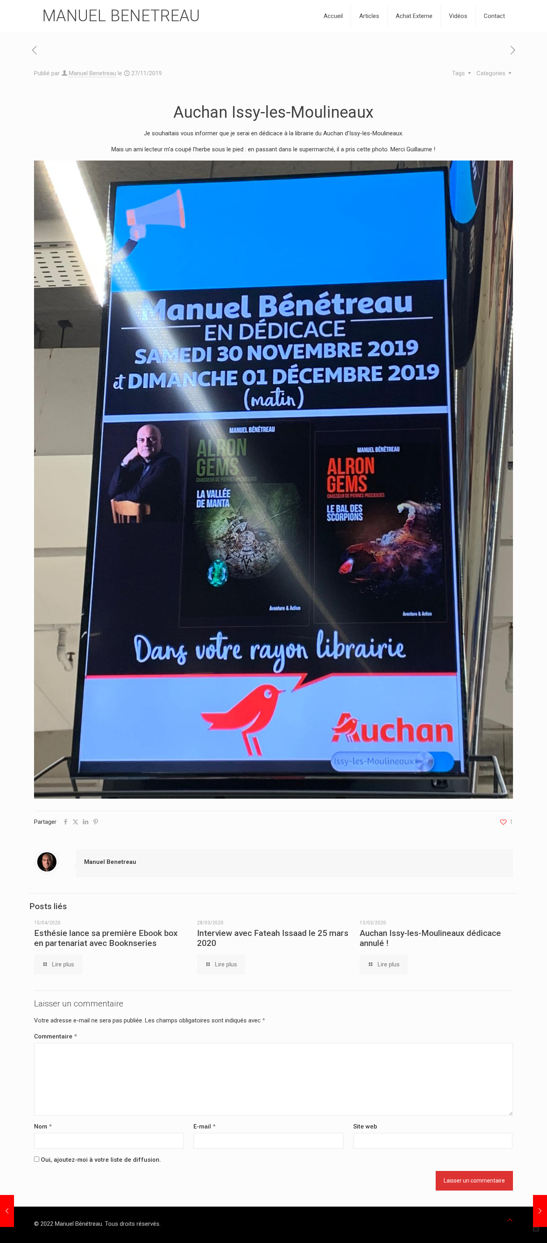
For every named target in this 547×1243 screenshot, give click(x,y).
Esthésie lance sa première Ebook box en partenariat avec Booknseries (106, 938)
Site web (365, 1126)
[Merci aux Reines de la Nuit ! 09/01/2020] (540, 1211)
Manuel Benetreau (92, 73)
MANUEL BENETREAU (121, 15)
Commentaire (55, 1036)
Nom (43, 1126)
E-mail (204, 1126)
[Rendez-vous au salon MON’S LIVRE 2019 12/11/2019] (7, 1211)
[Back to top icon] (510, 1220)
